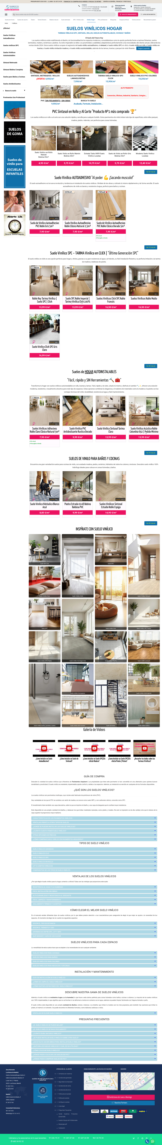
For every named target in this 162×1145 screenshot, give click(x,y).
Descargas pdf (62, 1124)
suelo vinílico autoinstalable (81, 48)
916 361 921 (96, 7)
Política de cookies (63, 1098)
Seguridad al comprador (65, 1082)
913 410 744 (96, 8)
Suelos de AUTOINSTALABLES (94, 372)
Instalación (61, 1128)
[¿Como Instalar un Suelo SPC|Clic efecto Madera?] (94, 748)
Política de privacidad (64, 1094)
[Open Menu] (6, 14)
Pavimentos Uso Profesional (14, 97)
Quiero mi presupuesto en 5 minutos (42, 1079)
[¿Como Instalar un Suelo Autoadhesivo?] (44, 748)
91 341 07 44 (69, 1138)
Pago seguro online (43, 1096)
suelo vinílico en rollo (138, 45)
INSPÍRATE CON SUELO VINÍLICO (94, 529)
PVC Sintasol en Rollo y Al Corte (94, 112)
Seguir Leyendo (144, 48)
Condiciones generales (65, 1078)
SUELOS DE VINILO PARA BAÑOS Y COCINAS (94, 459)
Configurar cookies (63, 1102)
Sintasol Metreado (10, 63)
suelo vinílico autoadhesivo (88, 45)
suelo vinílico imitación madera (56, 48)
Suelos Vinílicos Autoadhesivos (9, 36)
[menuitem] (10, 19)
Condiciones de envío (64, 1090)
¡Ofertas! (6, 28)
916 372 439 (103, 7)
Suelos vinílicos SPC (11, 45)
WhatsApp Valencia (120, 9)
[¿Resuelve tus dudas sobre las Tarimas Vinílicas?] (144, 748)
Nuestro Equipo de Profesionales (67, 1120)
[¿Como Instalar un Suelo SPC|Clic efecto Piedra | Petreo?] (119, 748)
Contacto (84, 5)
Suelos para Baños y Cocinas (14, 77)
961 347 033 (97, 10)
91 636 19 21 (54, 1138)
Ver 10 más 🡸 (150, 247)
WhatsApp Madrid (120, 6)
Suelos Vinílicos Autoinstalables (9, 53)
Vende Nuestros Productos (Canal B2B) (67, 1115)
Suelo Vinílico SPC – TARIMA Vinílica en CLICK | (79, 253)
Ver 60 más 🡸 (150, 172)
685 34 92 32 (18, 1141)
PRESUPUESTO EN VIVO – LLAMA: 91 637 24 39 (46, 1)
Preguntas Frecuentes (64, 1110)
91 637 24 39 (83, 1138)
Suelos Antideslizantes (12, 84)
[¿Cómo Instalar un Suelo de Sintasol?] (69, 748)
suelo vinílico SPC (115, 45)
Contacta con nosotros (65, 1073)
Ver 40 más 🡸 (150, 366)
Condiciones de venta (64, 1086)
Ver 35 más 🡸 (150, 453)
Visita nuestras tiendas (144, 8)
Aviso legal (61, 1106)
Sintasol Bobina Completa (13, 70)
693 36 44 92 (16, 1113)
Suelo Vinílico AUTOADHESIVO (72, 178)
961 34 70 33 (98, 1138)
